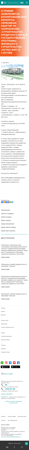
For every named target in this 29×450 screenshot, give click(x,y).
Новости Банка (6, 217)
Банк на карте (8, 374)
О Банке (3, 308)
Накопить (3, 416)
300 (6, 385)
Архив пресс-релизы (8, 231)
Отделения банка (5, 352)
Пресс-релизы (6, 220)
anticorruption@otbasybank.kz (13, 437)
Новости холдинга (7, 213)
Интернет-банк (4, 320)
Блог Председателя (12, 420)
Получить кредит (12, 416)
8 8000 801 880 (10, 389)
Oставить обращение (13, 2)
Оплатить (3, 420)
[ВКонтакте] (2, 202)
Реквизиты (3, 348)
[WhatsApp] (10, 202)
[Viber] (8, 202)
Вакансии (3, 315)
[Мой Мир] (6, 202)
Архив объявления (7, 224)
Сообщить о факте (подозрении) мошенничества (13, 402)
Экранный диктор (5, 339)
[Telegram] (12, 202)
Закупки (3, 332)
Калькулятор (4, 324)
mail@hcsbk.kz (4, 397)
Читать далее (5, 257)
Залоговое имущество (6, 336)
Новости (3, 311)
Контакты (3, 345)
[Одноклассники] (4, 202)
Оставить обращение (6, 394)
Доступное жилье (22, 416)
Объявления (5, 210)
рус (22, 2)
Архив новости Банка (8, 227)
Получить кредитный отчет (7, 327)
